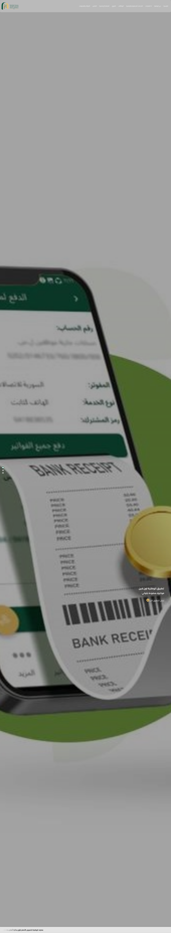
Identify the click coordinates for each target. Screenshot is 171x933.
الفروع (114, 6)
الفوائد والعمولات (84, 6)
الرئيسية (165, 6)
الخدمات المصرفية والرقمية (134, 6)
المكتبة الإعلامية (104, 6)
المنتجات (147, 6)
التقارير (95, 6)
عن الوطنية (157, 6)
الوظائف (121, 6)
